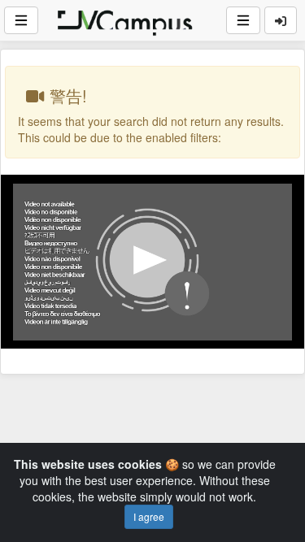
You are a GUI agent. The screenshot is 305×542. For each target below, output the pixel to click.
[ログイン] (280, 20)
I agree (148, 516)
